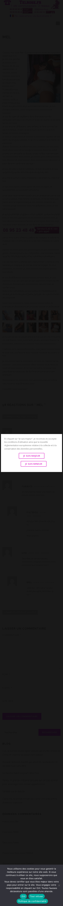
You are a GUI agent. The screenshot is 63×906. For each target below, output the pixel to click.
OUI (23, 896)
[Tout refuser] (59, 885)
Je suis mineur (33, 463)
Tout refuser (36, 896)
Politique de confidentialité (32, 901)
